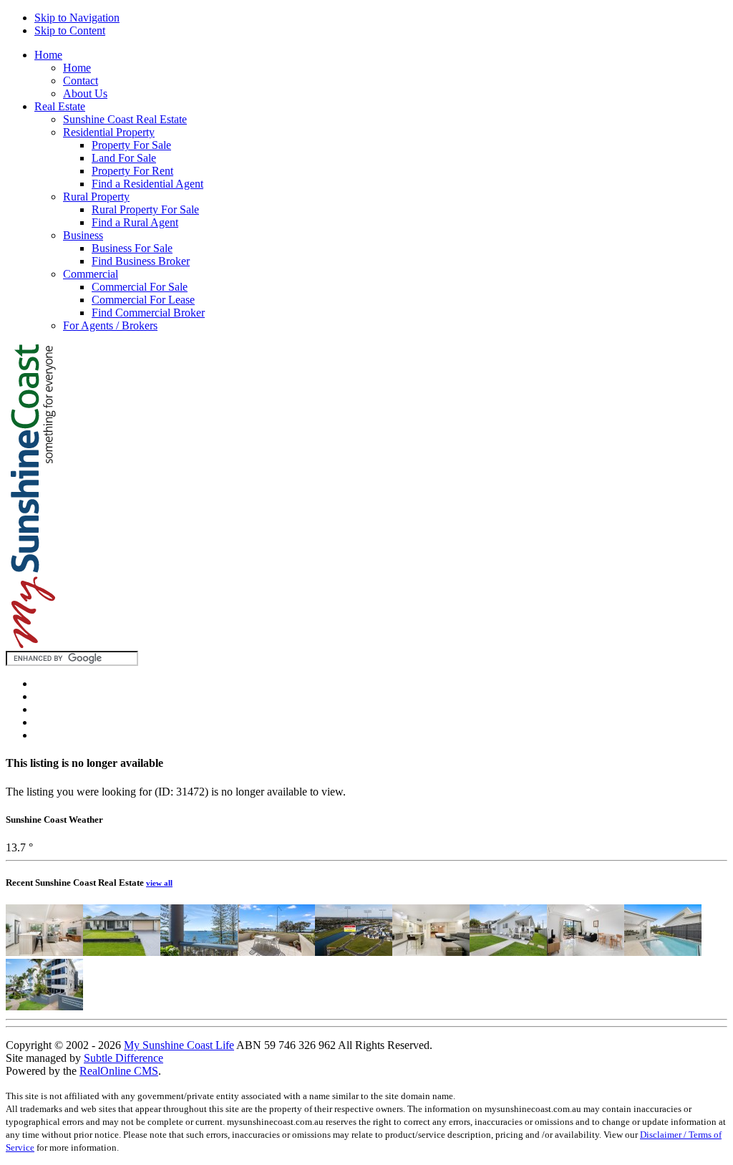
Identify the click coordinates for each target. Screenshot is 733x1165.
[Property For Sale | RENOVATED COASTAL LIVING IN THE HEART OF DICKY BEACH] (508, 952)
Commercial (90, 274)
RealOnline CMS (118, 1071)
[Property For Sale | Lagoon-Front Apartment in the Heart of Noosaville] (585, 952)
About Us (85, 93)
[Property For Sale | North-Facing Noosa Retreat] (44, 952)
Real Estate (59, 106)
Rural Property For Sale (145, 209)
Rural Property (96, 196)
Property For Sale (131, 145)
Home (48, 55)
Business (83, 235)
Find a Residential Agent (147, 184)
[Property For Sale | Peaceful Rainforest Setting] (431, 952)
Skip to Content (69, 30)
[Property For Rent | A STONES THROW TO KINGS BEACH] (44, 1006)
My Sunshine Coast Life (179, 1045)
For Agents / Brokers (110, 325)
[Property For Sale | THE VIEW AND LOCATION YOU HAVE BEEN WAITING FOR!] (199, 952)
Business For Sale (132, 248)
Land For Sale (124, 158)
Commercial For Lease (143, 300)
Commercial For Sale (140, 287)
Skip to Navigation (77, 17)
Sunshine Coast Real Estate (125, 119)
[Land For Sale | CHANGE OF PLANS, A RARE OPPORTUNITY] (353, 952)
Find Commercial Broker (148, 312)
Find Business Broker (141, 261)
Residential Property (109, 132)
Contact (80, 80)
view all (159, 883)
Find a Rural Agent (135, 222)
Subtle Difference (123, 1058)
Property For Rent (132, 171)
